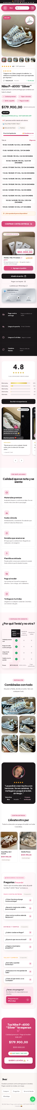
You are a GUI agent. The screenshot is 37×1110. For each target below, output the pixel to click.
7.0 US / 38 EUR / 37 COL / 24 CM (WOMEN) (18, 173)
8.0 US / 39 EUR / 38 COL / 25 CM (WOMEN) (18, 184)
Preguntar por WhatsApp (18, 1000)
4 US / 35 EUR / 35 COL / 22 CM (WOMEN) (18, 156)
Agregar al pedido (19, 268)
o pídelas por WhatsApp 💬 (18, 286)
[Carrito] (32, 8)
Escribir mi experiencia (18, 401)
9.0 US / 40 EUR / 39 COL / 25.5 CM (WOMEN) (18, 201)
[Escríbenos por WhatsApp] (32, 1099)
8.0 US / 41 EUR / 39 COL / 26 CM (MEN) (17, 190)
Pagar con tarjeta (17, 281)
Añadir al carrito (17, 276)
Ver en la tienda (28, 1091)
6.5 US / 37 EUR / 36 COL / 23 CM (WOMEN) (18, 167)
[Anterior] (15, 460)
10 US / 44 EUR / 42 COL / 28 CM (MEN (16, 145)
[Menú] (5, 8)
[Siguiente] (21, 460)
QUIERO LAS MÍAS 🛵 (17, 1060)
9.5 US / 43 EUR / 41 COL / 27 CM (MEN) (17, 207)
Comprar (6, 1091)
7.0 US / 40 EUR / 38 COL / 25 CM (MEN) (17, 179)
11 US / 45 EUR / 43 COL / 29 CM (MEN (16, 150)
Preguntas (16, 1091)
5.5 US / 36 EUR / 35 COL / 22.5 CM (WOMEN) (18, 162)
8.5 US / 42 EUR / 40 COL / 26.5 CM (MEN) (18, 196)
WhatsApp (6, 1096)
